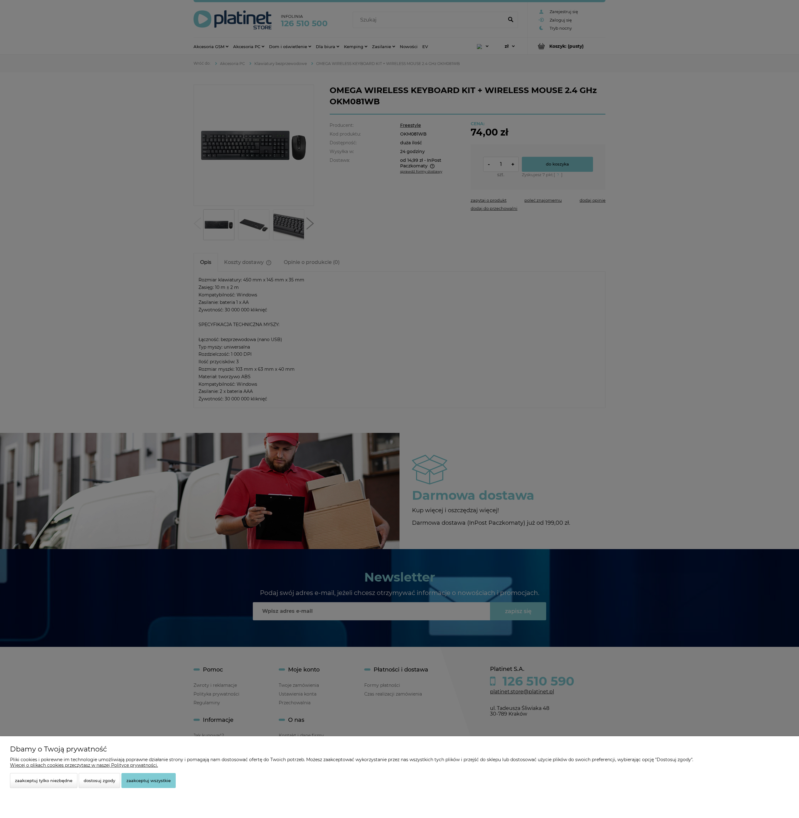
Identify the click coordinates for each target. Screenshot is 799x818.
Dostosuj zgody (99, 780)
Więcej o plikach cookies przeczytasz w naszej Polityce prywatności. (84, 765)
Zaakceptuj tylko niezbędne (43, 780)
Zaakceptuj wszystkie (148, 780)
